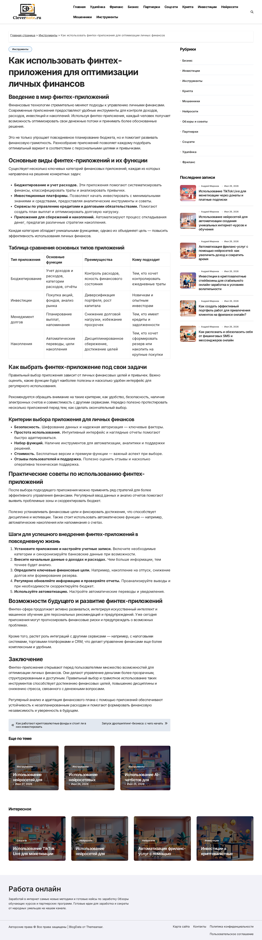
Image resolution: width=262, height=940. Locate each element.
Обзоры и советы (195, 121)
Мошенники (82, 17)
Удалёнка (97, 7)
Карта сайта (181, 926)
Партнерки (151, 7)
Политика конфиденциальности (231, 926)
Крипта (187, 7)
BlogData (75, 927)
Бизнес (133, 7)
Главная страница (22, 35)
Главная (79, 7)
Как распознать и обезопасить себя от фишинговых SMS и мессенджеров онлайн (226, 336)
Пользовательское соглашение (231, 934)
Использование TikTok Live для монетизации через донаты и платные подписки (222, 195)
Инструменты (107, 17)
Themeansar (94, 927)
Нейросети (229, 7)
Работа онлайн (35, 888)
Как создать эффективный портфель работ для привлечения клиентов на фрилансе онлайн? (224, 310)
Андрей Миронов (210, 186)
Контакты (199, 926)
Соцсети (171, 7)
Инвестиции (207, 7)
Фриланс (116, 7)
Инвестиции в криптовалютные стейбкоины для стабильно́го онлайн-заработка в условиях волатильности (222, 282)
